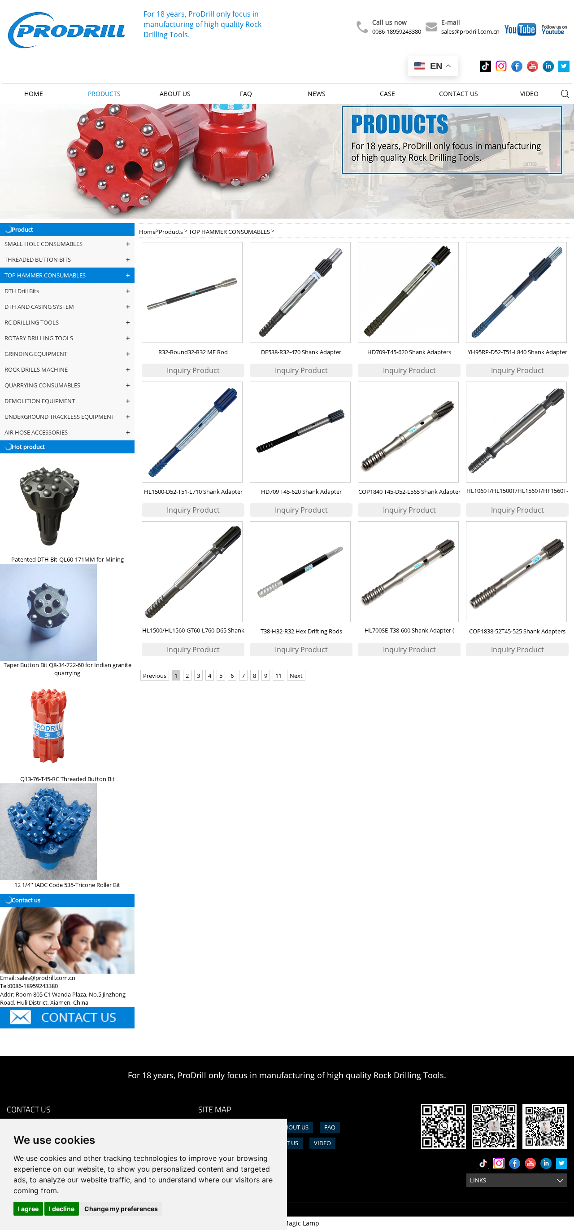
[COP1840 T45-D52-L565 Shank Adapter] (409, 432)
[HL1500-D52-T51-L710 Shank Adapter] (193, 432)
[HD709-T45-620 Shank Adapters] (409, 292)
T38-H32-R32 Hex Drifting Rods (301, 631)
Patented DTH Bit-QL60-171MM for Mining (67, 559)
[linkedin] (548, 66)
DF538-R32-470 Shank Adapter (301, 352)
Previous (154, 675)
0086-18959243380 (396, 31)
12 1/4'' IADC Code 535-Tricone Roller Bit (67, 885)
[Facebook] (516, 66)
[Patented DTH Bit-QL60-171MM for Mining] (48, 506)
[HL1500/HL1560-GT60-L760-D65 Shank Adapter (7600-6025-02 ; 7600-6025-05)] (193, 571)
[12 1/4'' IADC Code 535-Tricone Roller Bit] (48, 831)
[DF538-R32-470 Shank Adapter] (301, 292)
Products (104, 93)
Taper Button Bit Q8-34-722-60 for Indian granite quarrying (67, 669)
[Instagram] (501, 66)
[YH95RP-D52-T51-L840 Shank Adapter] (517, 292)
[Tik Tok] (485, 66)
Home (33, 93)
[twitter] (564, 66)
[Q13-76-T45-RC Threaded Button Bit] (48, 725)
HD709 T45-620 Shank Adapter (301, 492)
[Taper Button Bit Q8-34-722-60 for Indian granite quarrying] (48, 612)
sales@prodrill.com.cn (470, 31)
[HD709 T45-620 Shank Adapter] (301, 432)
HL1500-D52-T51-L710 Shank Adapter (193, 492)
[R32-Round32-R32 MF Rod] (193, 292)
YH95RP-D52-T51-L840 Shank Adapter (517, 352)
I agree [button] (28, 1208)
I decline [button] (61, 1208)
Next (296, 675)
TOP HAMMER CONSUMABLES (229, 232)
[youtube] (532, 66)
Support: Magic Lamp (287, 1223)
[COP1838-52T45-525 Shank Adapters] (517, 571)
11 (278, 675)
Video (529, 93)
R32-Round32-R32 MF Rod (193, 352)
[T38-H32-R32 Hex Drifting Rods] (301, 571)
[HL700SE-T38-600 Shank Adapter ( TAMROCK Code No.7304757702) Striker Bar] (409, 571)
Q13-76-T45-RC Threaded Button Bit (67, 779)
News (317, 93)
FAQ (246, 93)
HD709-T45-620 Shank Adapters (409, 352)
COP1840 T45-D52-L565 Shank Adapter (409, 492)
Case (387, 93)
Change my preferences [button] (121, 1208)
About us (175, 93)
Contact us (458, 93)
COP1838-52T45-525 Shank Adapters (517, 631)
